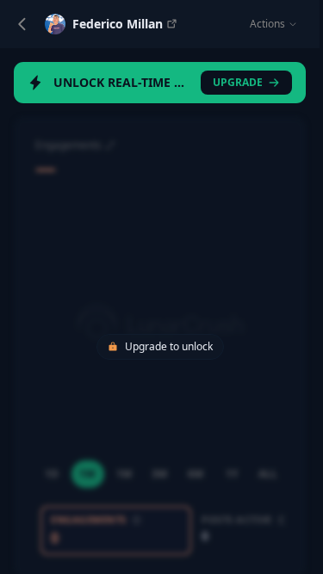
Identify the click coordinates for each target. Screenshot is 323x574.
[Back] (22, 24)
